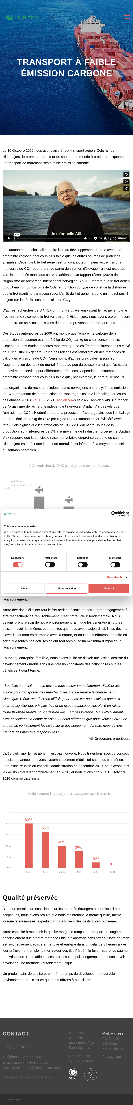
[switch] (50, 564)
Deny (24, 588)
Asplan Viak (66, 400)
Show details (114, 577)
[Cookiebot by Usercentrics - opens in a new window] (114, 513)
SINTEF (37, 400)
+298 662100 (31, 1057)
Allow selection (66, 588)
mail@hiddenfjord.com (43, 1068)
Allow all (108, 588)
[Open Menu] (127, 17)
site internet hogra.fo (13, 1099)
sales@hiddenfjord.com (31, 1062)
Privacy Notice (113, 1057)
